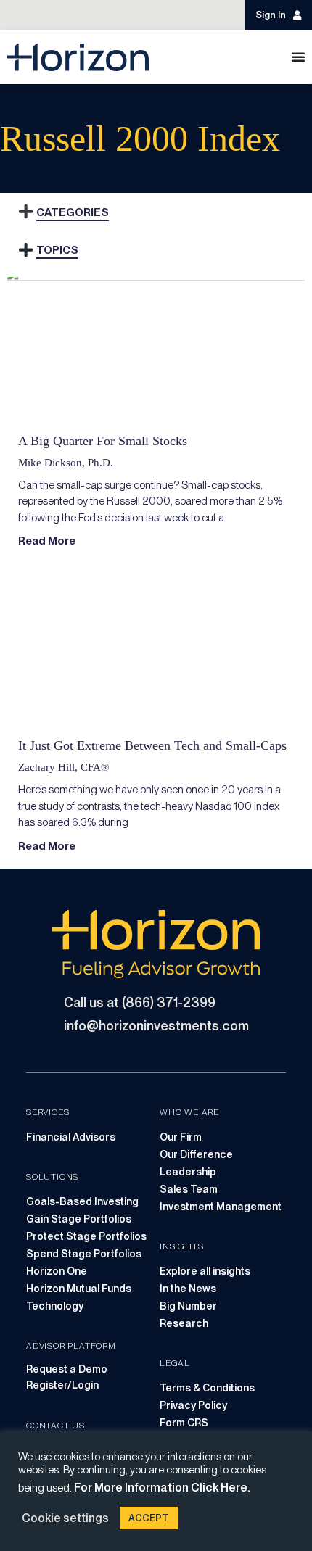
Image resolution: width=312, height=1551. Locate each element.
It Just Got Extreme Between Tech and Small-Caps (152, 745)
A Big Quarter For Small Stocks (102, 441)
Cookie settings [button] (65, 1518)
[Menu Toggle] (298, 56)
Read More (46, 540)
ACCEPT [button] (148, 1518)
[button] (25, 212)
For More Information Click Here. (162, 1487)
